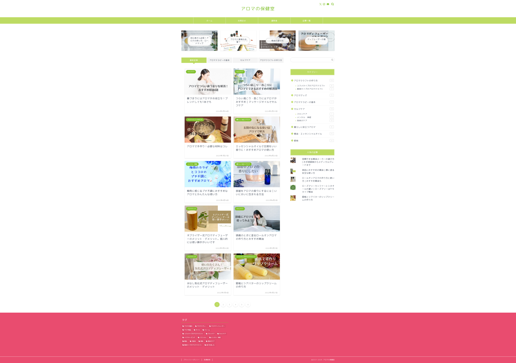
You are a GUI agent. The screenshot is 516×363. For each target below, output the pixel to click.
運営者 (274, 21)
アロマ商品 (187, 330)
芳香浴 (194, 341)
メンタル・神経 (314, 117)
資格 (313, 140)
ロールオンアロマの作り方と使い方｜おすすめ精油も (318, 179)
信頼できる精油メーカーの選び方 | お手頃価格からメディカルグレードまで (318, 162)
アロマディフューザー (218, 326)
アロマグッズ (313, 95)
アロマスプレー (201, 326)
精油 (185, 341)
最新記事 (194, 60)
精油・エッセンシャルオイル (313, 133)
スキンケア (314, 114)
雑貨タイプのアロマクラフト (314, 89)
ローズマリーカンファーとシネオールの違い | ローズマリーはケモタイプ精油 (318, 189)
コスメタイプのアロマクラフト (314, 85)
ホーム (209, 21)
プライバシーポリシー (192, 360)
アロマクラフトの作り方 (271, 60)
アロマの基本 (188, 326)
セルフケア (245, 60)
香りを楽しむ (210, 345)
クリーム (207, 330)
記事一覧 (307, 21)
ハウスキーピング (189, 337)
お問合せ (242, 21)
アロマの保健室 (258, 8)
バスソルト (203, 337)
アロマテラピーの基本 (219, 60)
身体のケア (314, 120)
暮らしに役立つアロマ (313, 127)
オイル (198, 330)
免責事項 (207, 360)
